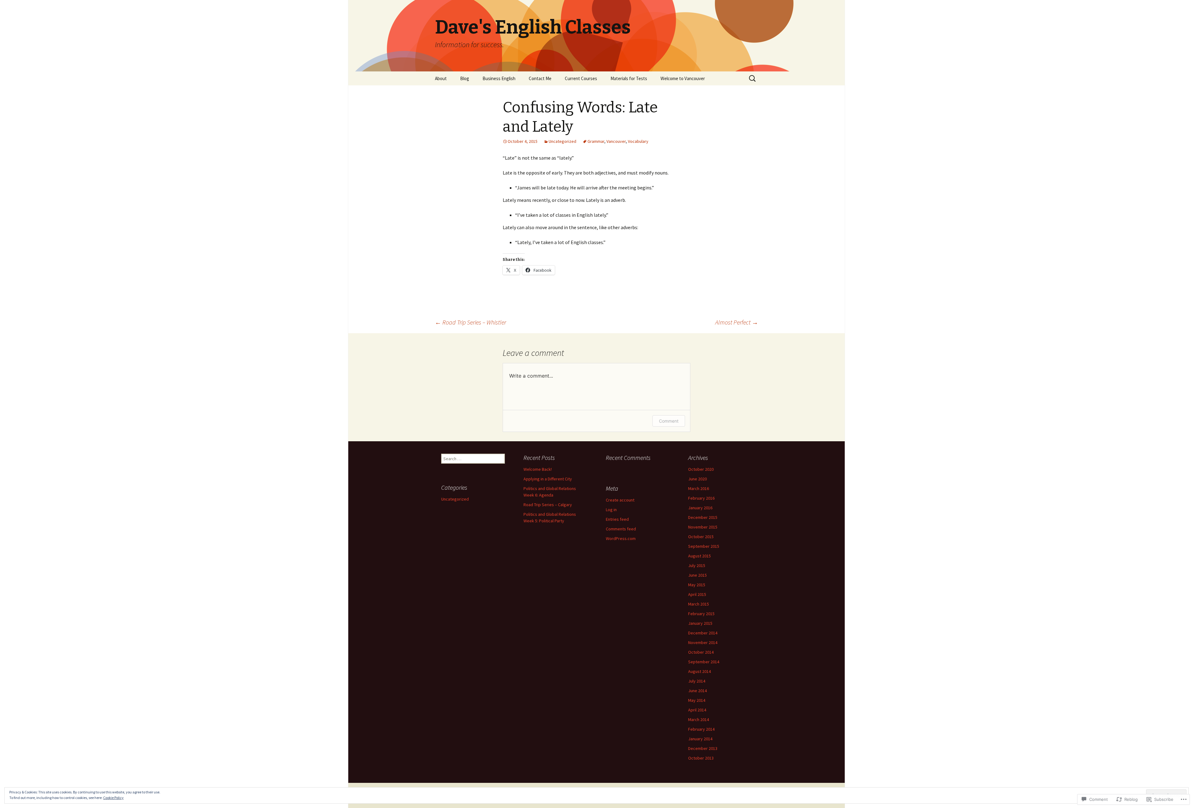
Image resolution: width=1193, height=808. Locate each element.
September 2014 (703, 662)
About (441, 78)
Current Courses (581, 78)
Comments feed (621, 529)
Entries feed (617, 519)
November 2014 (702, 642)
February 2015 (701, 613)
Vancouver (616, 141)
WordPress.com (621, 538)
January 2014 (700, 739)
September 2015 (703, 546)
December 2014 (702, 633)
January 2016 (700, 508)
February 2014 (701, 729)
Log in (611, 509)
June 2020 (697, 479)
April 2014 (697, 710)
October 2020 (701, 469)
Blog (464, 78)
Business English (498, 78)
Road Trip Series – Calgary (547, 504)
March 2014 (698, 719)
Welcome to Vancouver (682, 78)
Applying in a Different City (547, 479)
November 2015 (702, 527)
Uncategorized (562, 141)
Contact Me (540, 78)
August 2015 (699, 556)
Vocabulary (638, 141)
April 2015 (697, 594)
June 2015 (697, 575)
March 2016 (698, 488)
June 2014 (697, 690)
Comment (669, 421)
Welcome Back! (537, 469)
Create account (620, 500)
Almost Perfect (736, 322)
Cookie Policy (113, 797)
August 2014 (699, 671)
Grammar (595, 141)
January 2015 (700, 623)
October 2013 (701, 758)
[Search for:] (752, 78)
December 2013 (702, 748)
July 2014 (696, 681)
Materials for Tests (628, 78)
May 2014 (696, 700)
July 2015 (696, 565)
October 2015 (701, 536)
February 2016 (701, 498)
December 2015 (702, 517)
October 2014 (701, 652)
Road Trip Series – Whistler (470, 322)
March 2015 (698, 604)
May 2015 (696, 585)
